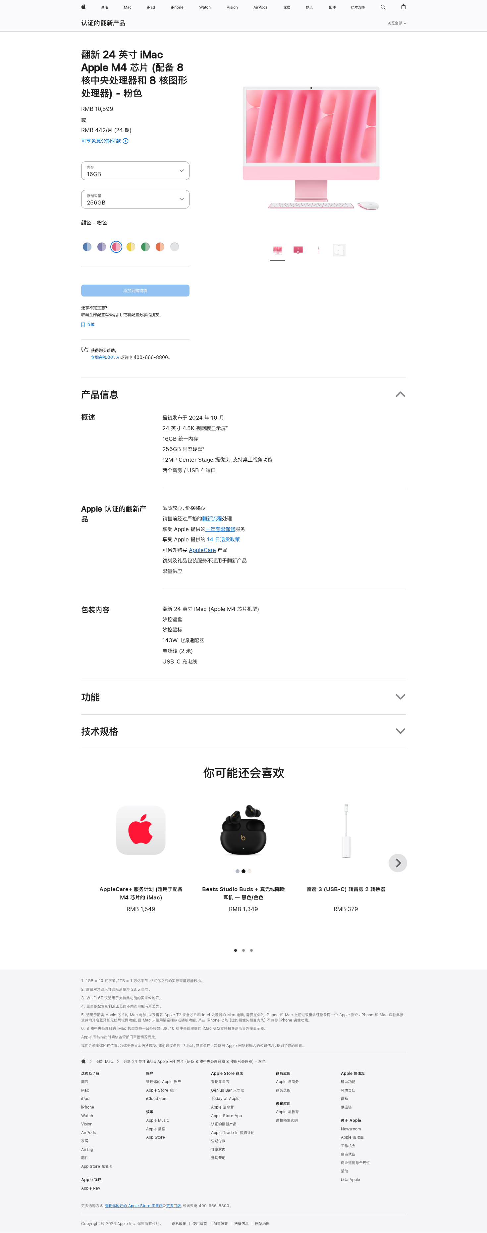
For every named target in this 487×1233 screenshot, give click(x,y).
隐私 (344, 1099)
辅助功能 (348, 1082)
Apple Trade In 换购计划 (232, 1133)
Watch (87, 1116)
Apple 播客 (155, 1129)
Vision (86, 1124)
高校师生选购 (287, 1120)
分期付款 (218, 1141)
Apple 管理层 (352, 1137)
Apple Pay (90, 1188)
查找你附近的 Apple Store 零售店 (134, 1206)
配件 (84, 1158)
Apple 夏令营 (222, 1107)
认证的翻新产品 (103, 23)
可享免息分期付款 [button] (109, 141)
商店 (84, 1082)
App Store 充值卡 (96, 1166)
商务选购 (283, 1090)
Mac (85, 1090)
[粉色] (116, 247)
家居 (84, 1141)
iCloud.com (156, 1099)
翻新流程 (212, 518)
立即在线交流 (105, 357)
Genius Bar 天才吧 (227, 1090)
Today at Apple (225, 1099)
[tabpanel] (311, 143)
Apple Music (157, 1120)
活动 (344, 1171)
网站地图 (262, 1224)
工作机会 (348, 1146)
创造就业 (348, 1154)
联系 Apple (350, 1180)
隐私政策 (179, 1224)
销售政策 (220, 1224)
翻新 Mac (104, 1062)
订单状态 (218, 1150)
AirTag (87, 1150)
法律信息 (241, 1224)
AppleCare (202, 550)
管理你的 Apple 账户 (163, 1082)
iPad (85, 1099)
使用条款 (199, 1224)
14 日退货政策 (223, 539)
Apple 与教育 (287, 1112)
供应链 (346, 1107)
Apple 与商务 (287, 1082)
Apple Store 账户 (161, 1090)
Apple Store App (226, 1116)
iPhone (87, 1107)
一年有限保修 (220, 529)
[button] (383, 7)
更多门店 (173, 1206)
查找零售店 (220, 1082)
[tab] (277, 251)
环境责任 (348, 1090)
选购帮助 (218, 1158)
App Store (155, 1137)
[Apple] (83, 1061)
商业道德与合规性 (355, 1163)
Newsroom (351, 1129)
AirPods (88, 1133)
